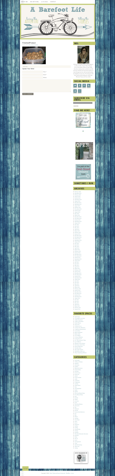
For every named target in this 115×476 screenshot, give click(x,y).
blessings (77, 371)
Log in (72, 473)
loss (75, 413)
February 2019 (78, 195)
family (76, 390)
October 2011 (77, 295)
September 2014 (78, 240)
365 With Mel (34, 1)
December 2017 (78, 202)
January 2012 (77, 290)
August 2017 (77, 206)
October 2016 (77, 210)
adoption (77, 363)
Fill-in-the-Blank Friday (80, 393)
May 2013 (77, 265)
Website (45, 77)
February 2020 (78, 191)
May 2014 (77, 246)
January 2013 (77, 271)
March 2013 (77, 268)
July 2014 (77, 243)
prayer (76, 423)
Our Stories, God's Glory (80, 345)
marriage (76, 418)
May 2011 (77, 303)
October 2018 (77, 198)
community (77, 380)
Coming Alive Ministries (80, 327)
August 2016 (77, 212)
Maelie (76, 416)
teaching (76, 432)
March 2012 (77, 287)
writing (76, 448)
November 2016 (78, 209)
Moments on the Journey (80, 343)
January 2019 (77, 196)
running (76, 430)
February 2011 (78, 307)
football (76, 398)
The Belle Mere (78, 348)
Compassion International (80, 329)
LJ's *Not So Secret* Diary (80, 340)
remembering (77, 429)
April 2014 (77, 248)
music (76, 421)
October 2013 (77, 257)
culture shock (77, 385)
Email (44, 74)
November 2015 (78, 218)
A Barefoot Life (57, 21)
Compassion (77, 382)
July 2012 (77, 281)
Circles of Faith (78, 377)
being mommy (78, 369)
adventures (77, 365)
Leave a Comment (34, 44)
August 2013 (77, 260)
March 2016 (77, 215)
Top (26, 468)
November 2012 (78, 274)
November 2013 (78, 256)
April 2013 (77, 267)
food (76, 396)
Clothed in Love (78, 326)
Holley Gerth (77, 334)
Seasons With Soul (79, 346)
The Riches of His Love (80, 351)
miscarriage (77, 419)
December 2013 (78, 254)
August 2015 (77, 223)
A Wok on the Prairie (79, 321)
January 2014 (77, 252)
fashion (76, 391)
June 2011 (77, 301)
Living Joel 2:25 (78, 338)
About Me (24, 1)
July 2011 (77, 299)
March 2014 (77, 249)
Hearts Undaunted (78, 332)
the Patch (77, 435)
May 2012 (77, 284)
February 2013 (78, 270)
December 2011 (78, 292)
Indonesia (77, 408)
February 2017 (78, 207)
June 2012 (77, 282)
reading (76, 427)
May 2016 (77, 213)
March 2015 (77, 231)
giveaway (77, 401)
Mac (76, 415)
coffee (76, 379)
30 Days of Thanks (79, 362)
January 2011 (77, 309)
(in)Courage (77, 316)
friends (76, 399)
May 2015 (77, 227)
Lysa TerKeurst (78, 341)
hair (75, 407)
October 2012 (77, 276)
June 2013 (77, 263)
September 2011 (78, 296)
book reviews (77, 372)
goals (76, 402)
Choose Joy (77, 324)
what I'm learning (78, 444)
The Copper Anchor (79, 349)
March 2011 (77, 306)
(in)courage (77, 360)
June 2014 (77, 245)
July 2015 (77, 224)
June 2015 (77, 226)
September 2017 (78, 204)
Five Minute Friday (79, 394)
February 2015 (78, 232)
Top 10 (76, 438)
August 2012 (77, 279)
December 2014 (78, 235)
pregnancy (77, 424)
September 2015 (78, 221)
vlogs (76, 443)
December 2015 (78, 216)
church (76, 376)
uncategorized (78, 441)
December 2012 (78, 273)
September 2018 (78, 199)
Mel (29, 44)
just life (76, 410)
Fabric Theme (52, 473)
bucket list (77, 374)
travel (76, 440)
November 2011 (78, 293)
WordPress (68, 473)
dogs (76, 387)
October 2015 (77, 220)
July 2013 (77, 262)
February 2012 (78, 288)
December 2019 (78, 193)
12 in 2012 (44, 1)
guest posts (77, 405)
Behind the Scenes (79, 368)
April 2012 (77, 285)
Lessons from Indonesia (80, 412)
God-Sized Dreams (79, 404)
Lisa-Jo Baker (77, 335)
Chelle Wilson (78, 323)
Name (44, 71)
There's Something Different (81, 352)
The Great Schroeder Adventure (81, 434)
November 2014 (78, 237)
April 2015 (77, 229)
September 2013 (78, 259)
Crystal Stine (77, 330)
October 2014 (77, 238)
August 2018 (77, 201)
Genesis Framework (61, 473)
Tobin (76, 437)
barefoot (76, 366)
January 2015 (77, 234)
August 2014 (77, 241)
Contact (53, 1)
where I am (77, 446)
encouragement (78, 388)
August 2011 (77, 298)
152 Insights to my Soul (80, 318)
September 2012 (78, 277)
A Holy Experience (79, 320)
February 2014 (78, 251)
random (76, 426)
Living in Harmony (79, 337)
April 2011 (77, 304)
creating (76, 383)
